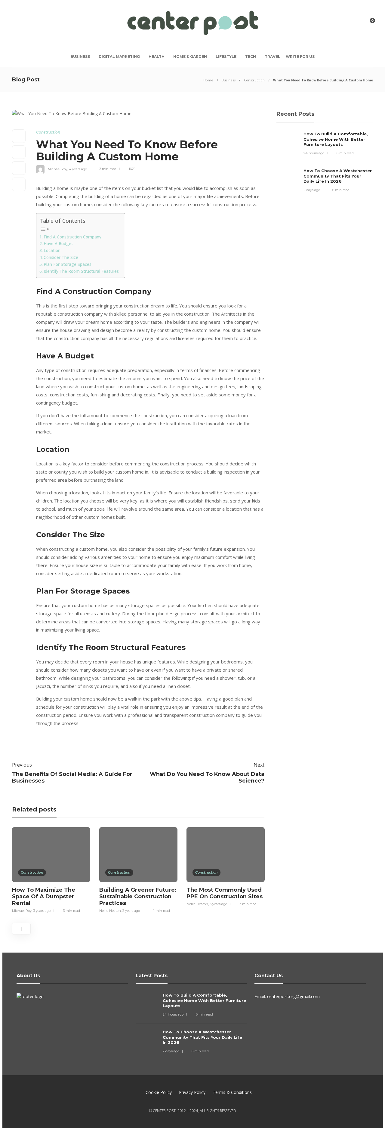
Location (52, 250)
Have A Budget (58, 243)
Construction (254, 80)
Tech (250, 56)
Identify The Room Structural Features (81, 271)
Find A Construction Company (72, 237)
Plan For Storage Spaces (67, 264)
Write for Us (300, 56)
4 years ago (78, 169)
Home (208, 80)
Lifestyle (226, 56)
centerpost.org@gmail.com (293, 996)
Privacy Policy (192, 1092)
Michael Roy (57, 169)
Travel (272, 56)
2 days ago (311, 190)
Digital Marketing (119, 56)
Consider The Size (61, 257)
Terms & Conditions (232, 1092)
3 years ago (42, 911)
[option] (51, 869)
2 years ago (131, 911)
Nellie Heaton (110, 911)
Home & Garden (190, 56)
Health (157, 56)
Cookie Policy (159, 1092)
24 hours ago (313, 153)
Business (80, 56)
